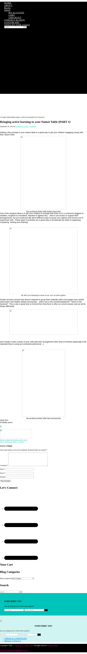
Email (2, 473)
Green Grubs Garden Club (43, 105)
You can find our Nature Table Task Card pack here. (43, 418)
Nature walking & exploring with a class (13, 440)
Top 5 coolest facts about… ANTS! (12, 442)
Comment (4, 465)
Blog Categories (5, 578)
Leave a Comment (30, 126)
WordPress (18, 650)
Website (2, 477)
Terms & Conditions (15, 638)
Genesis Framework (6, 650)
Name (2, 469)
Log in (26, 650)
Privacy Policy (12, 641)
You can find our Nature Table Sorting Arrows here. (43, 211)
